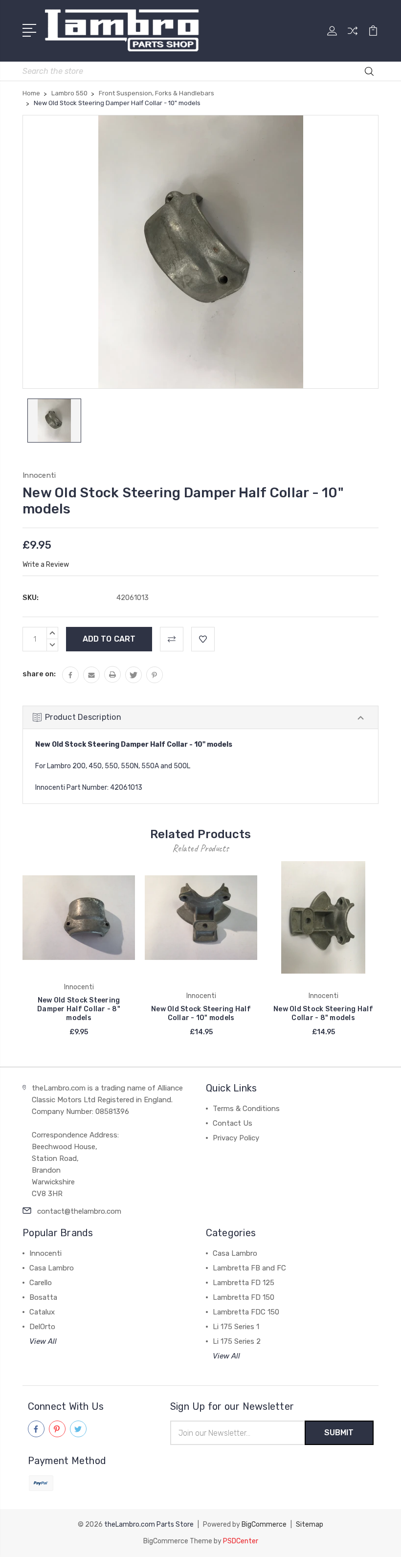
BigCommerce (264, 1524)
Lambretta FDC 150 (246, 1312)
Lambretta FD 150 (243, 1297)
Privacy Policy (236, 1138)
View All (43, 1341)
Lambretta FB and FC (249, 1268)
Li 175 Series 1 (236, 1326)
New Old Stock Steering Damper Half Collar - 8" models (78, 1009)
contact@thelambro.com (79, 1211)
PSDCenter (240, 1541)
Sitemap (309, 1524)
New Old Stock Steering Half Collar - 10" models (201, 1013)
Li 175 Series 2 (237, 1341)
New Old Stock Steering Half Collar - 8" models (323, 1013)
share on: (39, 673)
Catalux (42, 1312)
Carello (40, 1282)
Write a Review (45, 564)
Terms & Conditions (246, 1108)
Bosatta (43, 1297)
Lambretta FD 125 (243, 1282)
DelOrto (42, 1326)
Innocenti (45, 1253)
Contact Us (232, 1123)
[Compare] (352, 36)
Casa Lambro (51, 1268)
